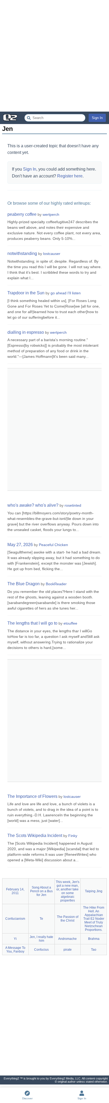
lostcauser (51, 253)
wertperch (51, 214)
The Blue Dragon (23, 584)
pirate (67, 949)
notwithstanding (22, 253)
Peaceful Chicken (53, 545)
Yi (15, 939)
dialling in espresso (25, 332)
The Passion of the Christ (67, 918)
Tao (93, 949)
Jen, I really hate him (41, 938)
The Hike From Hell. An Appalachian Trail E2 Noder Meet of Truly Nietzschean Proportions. (93, 919)
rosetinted (73, 505)
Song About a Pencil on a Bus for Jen (41, 891)
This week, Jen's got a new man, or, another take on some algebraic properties (67, 891)
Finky (72, 836)
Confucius (41, 949)
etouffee (70, 623)
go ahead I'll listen (66, 293)
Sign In (97, 118)
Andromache (67, 939)
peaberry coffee (22, 214)
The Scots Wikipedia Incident (34, 835)
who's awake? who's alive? (32, 505)
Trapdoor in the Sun (25, 293)
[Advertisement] (54, 55)
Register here (70, 176)
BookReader (56, 584)
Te (41, 919)
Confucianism (15, 919)
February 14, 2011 (15, 891)
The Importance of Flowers (32, 796)
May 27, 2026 (20, 544)
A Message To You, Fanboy (15, 949)
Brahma (93, 939)
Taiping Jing (93, 891)
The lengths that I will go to (32, 623)
